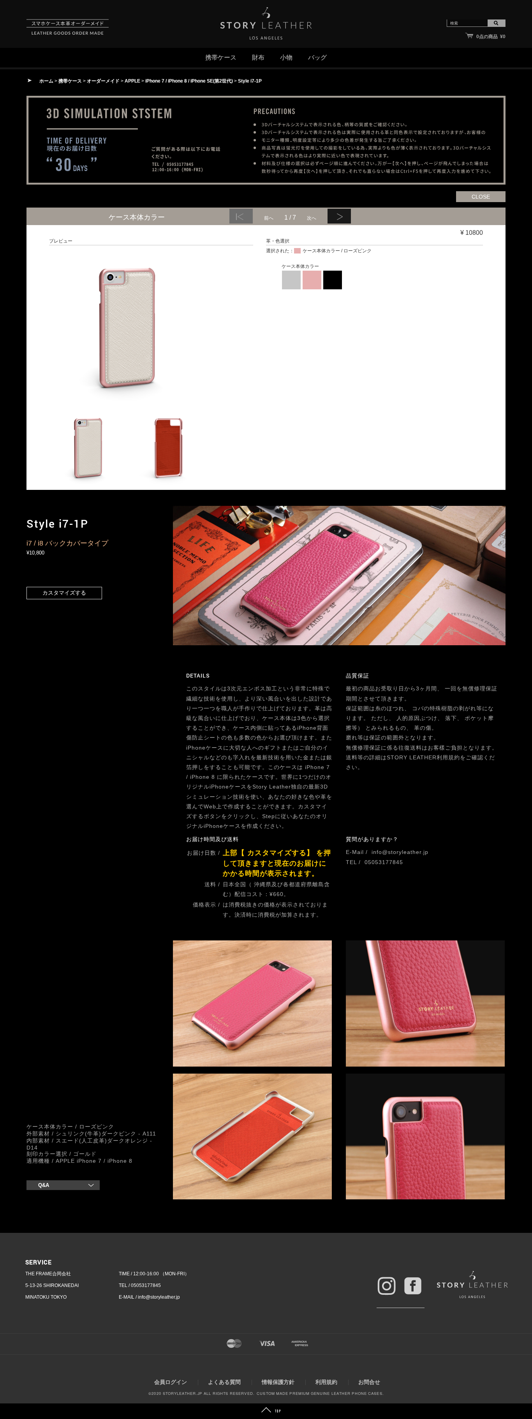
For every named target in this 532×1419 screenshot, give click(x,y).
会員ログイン (170, 1382)
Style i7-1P (250, 81)
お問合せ (369, 1382)
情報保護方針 (278, 1382)
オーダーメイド (103, 81)
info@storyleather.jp (400, 852)
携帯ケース (70, 81)
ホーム (46, 81)
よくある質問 (224, 1382)
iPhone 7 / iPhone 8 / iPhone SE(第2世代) (189, 81)
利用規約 (326, 1382)
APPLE (132, 81)
